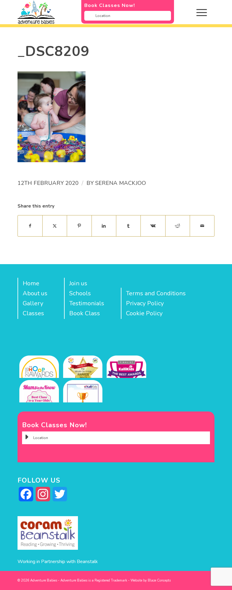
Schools (80, 293)
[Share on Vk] (153, 225)
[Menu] (198, 12)
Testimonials (86, 303)
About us (35, 293)
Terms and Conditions (156, 293)
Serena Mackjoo (120, 183)
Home (31, 283)
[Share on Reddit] (178, 225)
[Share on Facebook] (30, 225)
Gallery (33, 303)
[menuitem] (206, 12)
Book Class (84, 313)
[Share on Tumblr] (128, 225)
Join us (78, 283)
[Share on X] (55, 225)
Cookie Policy (144, 313)
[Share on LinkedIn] (104, 225)
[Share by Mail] (202, 225)
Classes (33, 313)
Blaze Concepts (159, 580)
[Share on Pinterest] (79, 225)
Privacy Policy (145, 303)
